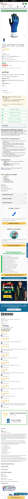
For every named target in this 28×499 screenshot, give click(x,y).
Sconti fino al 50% (27, 252)
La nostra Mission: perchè (6, 448)
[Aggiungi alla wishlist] (26, 497)
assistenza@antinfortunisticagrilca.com (11, 481)
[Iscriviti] (20, 310)
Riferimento (4, 54)
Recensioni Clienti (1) (7, 202)
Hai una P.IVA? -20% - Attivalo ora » (10, 59)
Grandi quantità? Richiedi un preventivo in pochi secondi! (14, 61)
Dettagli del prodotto (7, 194)
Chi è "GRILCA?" (4, 445)
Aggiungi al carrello (17, 497)
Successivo (8, 329)
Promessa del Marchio (6, 446)
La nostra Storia (5, 449)
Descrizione (5, 125)
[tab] (14, 126)
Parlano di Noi (4, 451)
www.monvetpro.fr (14, 455)
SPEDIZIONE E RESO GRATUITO (14, 0)
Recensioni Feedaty (7, 198)
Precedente (3, 329)
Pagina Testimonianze (6, 452)
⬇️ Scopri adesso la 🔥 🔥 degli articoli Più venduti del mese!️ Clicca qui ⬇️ (14, 10)
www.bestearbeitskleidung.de (16, 458)
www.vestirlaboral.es (15, 460)
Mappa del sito (4, 450)
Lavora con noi (4, 454)
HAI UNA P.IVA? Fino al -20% (4, 0)
